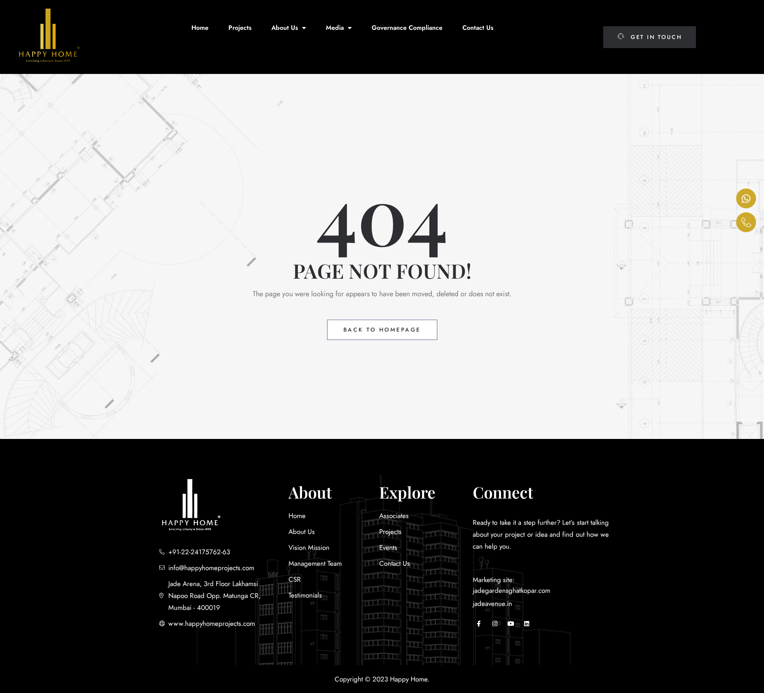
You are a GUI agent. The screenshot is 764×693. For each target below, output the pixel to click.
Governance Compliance (407, 27)
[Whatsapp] (746, 198)
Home (200, 27)
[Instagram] (495, 623)
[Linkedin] (526, 623)
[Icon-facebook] (479, 623)
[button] (649, 37)
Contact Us (477, 27)
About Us (284, 27)
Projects (239, 27)
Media (335, 27)
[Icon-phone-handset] (746, 222)
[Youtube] (510, 623)
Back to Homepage (382, 330)
